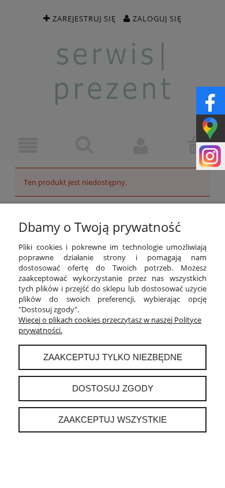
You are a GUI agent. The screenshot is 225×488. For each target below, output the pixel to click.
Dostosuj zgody (112, 388)
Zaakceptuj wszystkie (112, 419)
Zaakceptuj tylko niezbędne (112, 357)
